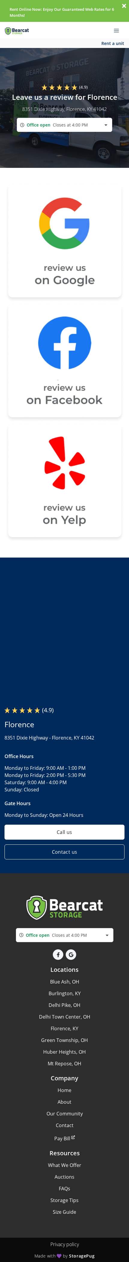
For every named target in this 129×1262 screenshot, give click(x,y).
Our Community (64, 1113)
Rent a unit (112, 43)
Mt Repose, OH (64, 1063)
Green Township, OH (64, 1040)
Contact (65, 1125)
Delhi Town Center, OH (64, 1016)
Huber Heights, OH (64, 1052)
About (64, 1102)
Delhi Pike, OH (64, 1005)
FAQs (64, 1188)
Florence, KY (64, 1028)
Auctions (64, 1177)
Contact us (64, 852)
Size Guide (64, 1212)
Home (64, 1090)
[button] (58, 954)
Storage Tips (64, 1200)
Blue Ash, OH (64, 981)
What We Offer (64, 1165)
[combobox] (64, 125)
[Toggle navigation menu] (118, 30)
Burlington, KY (65, 993)
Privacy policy (64, 1244)
